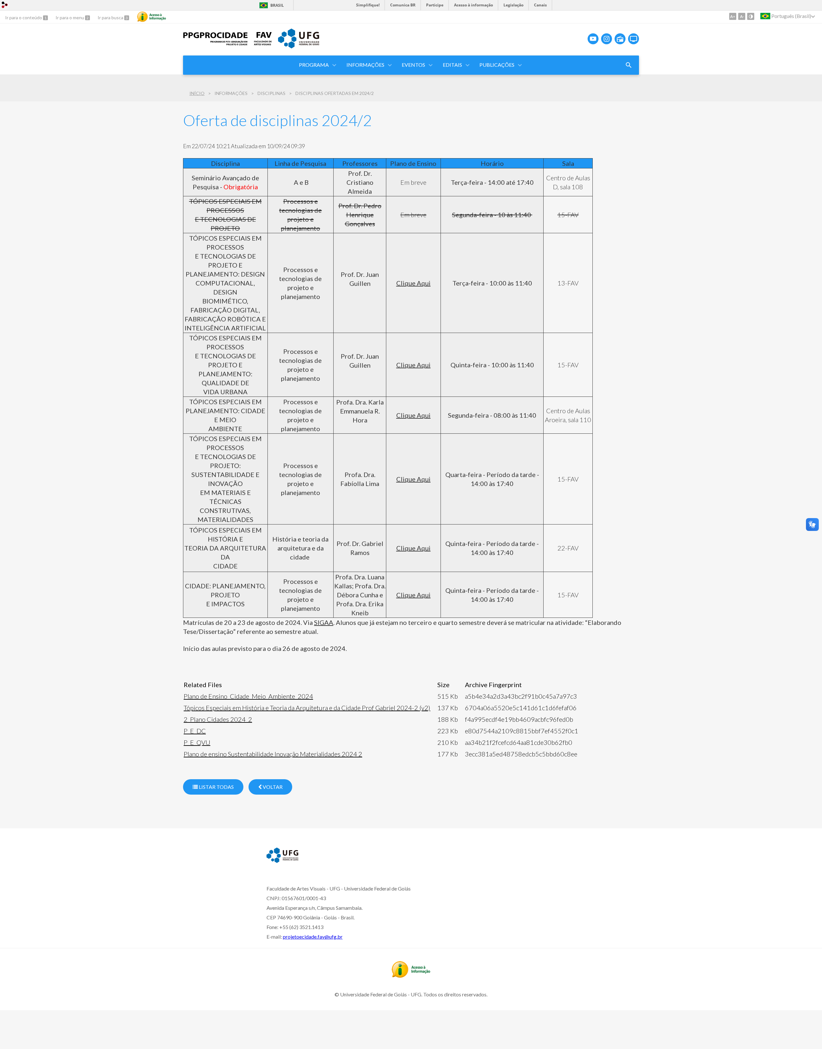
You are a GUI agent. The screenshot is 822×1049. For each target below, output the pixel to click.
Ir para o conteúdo (24, 17)
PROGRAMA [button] (314, 65)
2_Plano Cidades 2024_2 (218, 719)
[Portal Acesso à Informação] (411, 975)
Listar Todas (216, 787)
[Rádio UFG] (620, 38)
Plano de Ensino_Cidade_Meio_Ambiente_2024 (248, 696)
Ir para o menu (70, 17)
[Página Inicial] (215, 43)
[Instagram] (606, 38)
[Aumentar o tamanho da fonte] (732, 16)
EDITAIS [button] (452, 65)
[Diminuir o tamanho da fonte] (741, 16)
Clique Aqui (413, 283)
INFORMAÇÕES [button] (365, 65)
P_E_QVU (197, 742)
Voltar (272, 787)
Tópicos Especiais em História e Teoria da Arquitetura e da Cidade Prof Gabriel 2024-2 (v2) (307, 708)
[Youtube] (593, 38)
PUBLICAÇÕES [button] (496, 65)
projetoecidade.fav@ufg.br (313, 937)
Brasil (277, 5)
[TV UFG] (633, 38)
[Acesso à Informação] (151, 16)
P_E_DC (195, 731)
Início (197, 93)
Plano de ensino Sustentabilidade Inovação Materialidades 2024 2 (273, 754)
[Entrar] (5, 5)
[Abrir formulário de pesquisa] (629, 65)
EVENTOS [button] (413, 65)
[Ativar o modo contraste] (750, 16)
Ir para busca (111, 17)
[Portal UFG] (298, 46)
